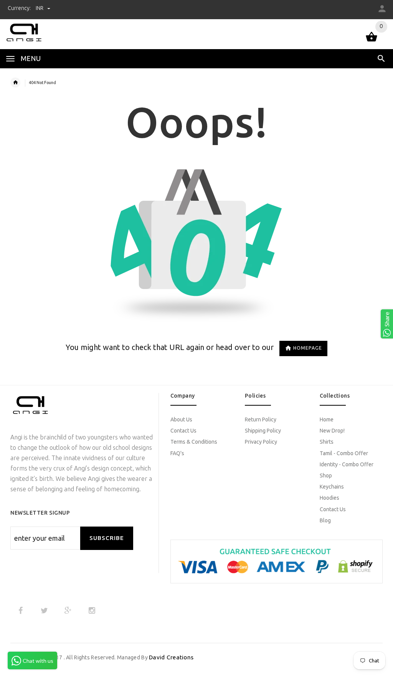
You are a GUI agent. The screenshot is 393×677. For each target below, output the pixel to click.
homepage (307, 347)
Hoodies (329, 498)
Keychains (332, 487)
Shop (326, 475)
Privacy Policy (261, 442)
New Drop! (332, 431)
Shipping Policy (263, 431)
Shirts (327, 442)
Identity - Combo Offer (346, 464)
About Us (181, 419)
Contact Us (183, 431)
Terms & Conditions (193, 442)
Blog (325, 520)
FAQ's (177, 453)
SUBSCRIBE (106, 538)
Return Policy (260, 419)
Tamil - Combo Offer (344, 453)
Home (327, 419)
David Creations (171, 657)
